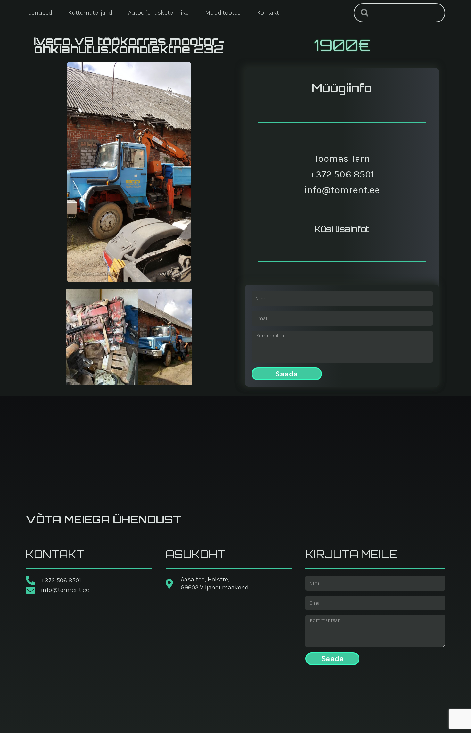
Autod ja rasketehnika (158, 12)
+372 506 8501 (342, 174)
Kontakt (268, 12)
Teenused (39, 12)
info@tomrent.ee (342, 190)
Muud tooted (223, 12)
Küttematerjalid (90, 12)
